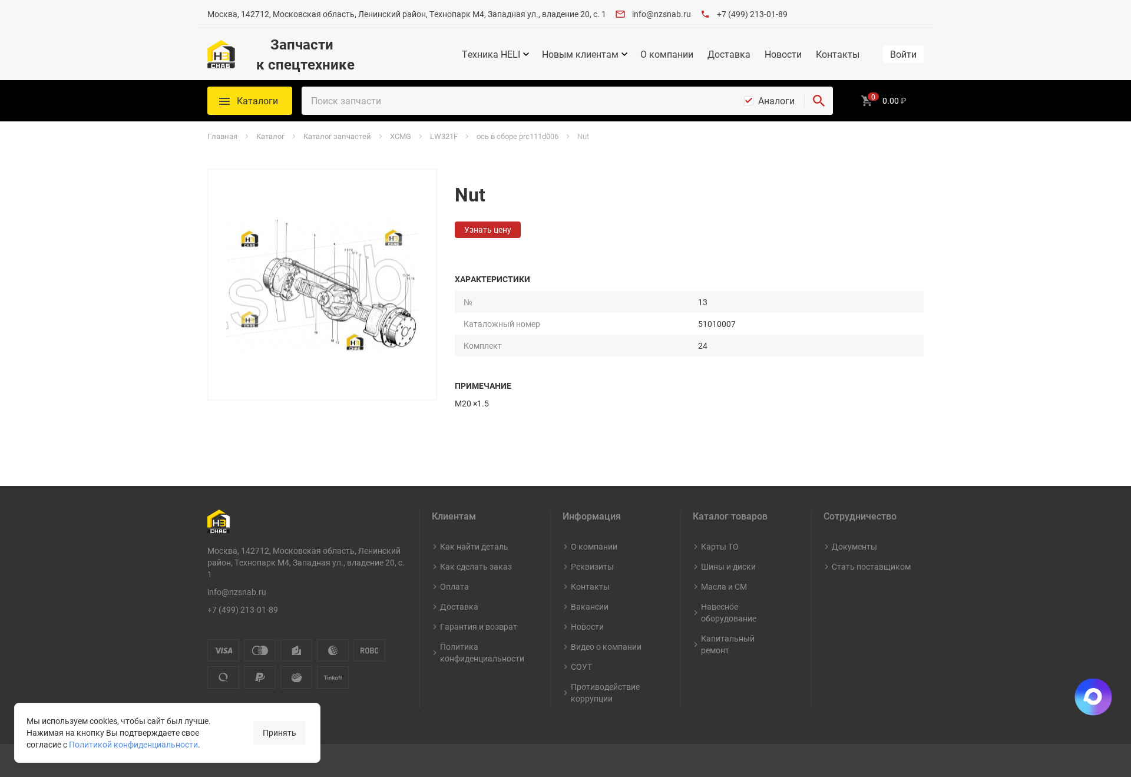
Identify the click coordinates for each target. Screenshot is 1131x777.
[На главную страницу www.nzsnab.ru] (221, 54)
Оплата (454, 586)
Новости (783, 54)
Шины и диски (728, 566)
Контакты (837, 54)
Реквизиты (592, 566)
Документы (854, 546)
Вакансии (590, 606)
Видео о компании (606, 646)
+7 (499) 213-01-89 (752, 13)
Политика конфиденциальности (482, 652)
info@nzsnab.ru (661, 13)
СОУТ (581, 666)
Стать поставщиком (871, 566)
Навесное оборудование (728, 612)
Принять (279, 732)
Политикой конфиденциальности (133, 744)
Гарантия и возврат (478, 626)
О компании (666, 54)
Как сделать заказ (476, 566)
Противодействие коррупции (605, 692)
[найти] (818, 100)
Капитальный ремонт (728, 644)
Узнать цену (487, 229)
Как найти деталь (474, 546)
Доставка (728, 54)
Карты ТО (720, 546)
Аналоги (776, 100)
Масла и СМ (724, 586)
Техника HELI (491, 54)
